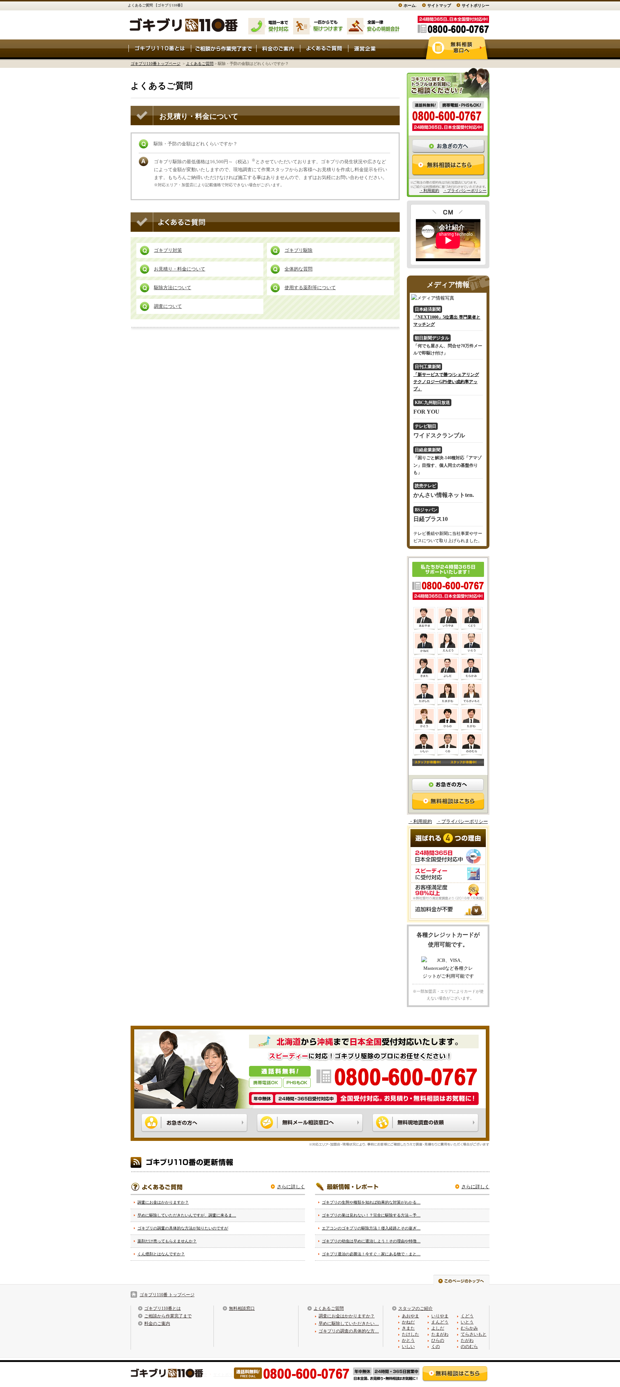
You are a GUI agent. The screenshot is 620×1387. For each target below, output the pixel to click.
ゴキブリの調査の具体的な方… (349, 1331)
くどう (467, 1315)
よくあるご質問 (199, 63)
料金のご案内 (157, 1323)
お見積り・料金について (179, 269)
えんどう (439, 1322)
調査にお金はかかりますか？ (163, 1202)
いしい (408, 1346)
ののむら (469, 1346)
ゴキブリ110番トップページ (155, 63)
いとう (467, 1322)
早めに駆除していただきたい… (349, 1323)
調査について (168, 306)
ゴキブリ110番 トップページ (167, 1294)
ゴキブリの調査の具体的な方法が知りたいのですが (182, 1228)
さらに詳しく (291, 1186)
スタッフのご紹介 (415, 1308)
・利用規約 (429, 190)
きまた (408, 1328)
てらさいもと (474, 1334)
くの (435, 1346)
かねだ (408, 1322)
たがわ (467, 1340)
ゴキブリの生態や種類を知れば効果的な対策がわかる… (371, 1202)
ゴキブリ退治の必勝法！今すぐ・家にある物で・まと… (371, 1254)
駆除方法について (172, 287)
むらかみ (469, 1328)
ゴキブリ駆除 (299, 250)
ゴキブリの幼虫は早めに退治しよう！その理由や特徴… (371, 1241)
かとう (408, 1340)
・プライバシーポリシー (465, 190)
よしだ (437, 1328)
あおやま (410, 1315)
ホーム (409, 5)
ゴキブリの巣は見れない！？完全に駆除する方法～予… (371, 1215)
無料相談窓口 (242, 1308)
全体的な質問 (299, 269)
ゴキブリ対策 (168, 250)
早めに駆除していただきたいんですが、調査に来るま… (186, 1215)
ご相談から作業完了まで (168, 1315)
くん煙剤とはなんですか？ (161, 1254)
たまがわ (439, 1334)
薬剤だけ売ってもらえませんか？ (167, 1241)
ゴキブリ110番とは (162, 1308)
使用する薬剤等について (310, 287)
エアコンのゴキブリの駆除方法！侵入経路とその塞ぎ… (371, 1228)
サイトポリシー (475, 5)
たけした (410, 1334)
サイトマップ (439, 5)
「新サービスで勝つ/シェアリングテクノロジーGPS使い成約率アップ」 (446, 382)
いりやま (439, 1315)
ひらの (437, 1340)
